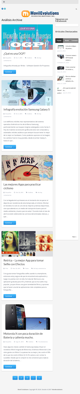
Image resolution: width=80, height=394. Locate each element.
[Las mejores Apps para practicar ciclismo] (27, 168)
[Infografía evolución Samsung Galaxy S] (27, 93)
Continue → (9, 72)
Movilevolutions (57, 389)
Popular (59, 40)
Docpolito (8, 58)
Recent (67, 40)
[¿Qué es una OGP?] (27, 37)
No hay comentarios (39, 268)
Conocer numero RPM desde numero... (71, 57)
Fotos (27, 268)
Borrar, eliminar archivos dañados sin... (71, 78)
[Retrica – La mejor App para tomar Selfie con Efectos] (27, 244)
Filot (6, 268)
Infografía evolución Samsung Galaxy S (27, 109)
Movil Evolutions (23, 389)
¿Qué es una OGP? (14, 53)
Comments (75, 40)
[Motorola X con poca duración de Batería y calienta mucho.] (27, 317)
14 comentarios (43, 342)
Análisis (29, 58)
